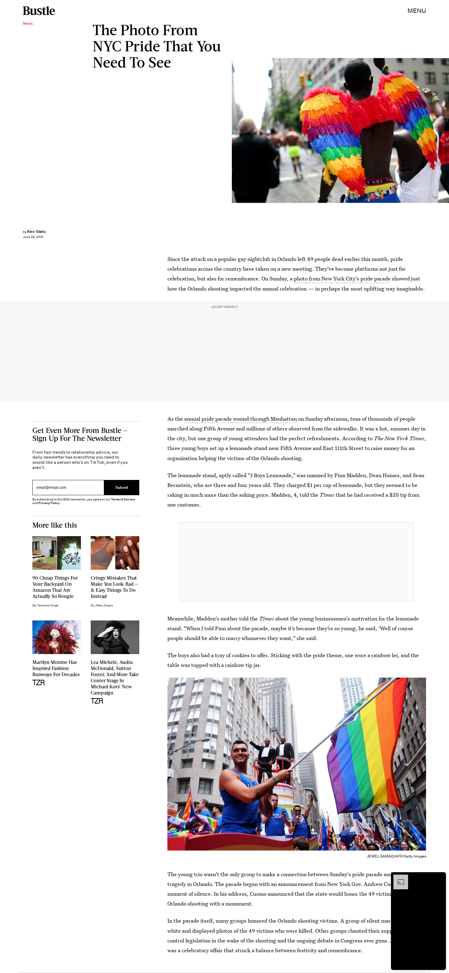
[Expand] (398, 877)
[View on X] (296, 561)
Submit (121, 487)
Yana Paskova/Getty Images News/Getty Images (446, 130)
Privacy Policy (49, 503)
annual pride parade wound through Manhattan (240, 418)
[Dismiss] (439, 877)
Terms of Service (123, 499)
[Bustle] (39, 10)
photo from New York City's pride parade (342, 278)
